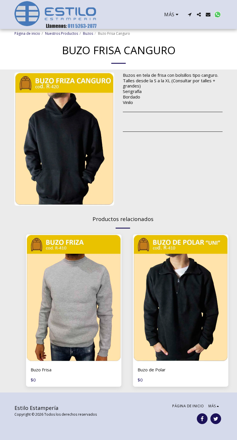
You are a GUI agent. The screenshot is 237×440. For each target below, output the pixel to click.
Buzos (88, 33)
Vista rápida (73, 359)
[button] (189, 14)
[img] (73, 298)
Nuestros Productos (61, 33)
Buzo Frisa (41, 370)
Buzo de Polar (152, 370)
